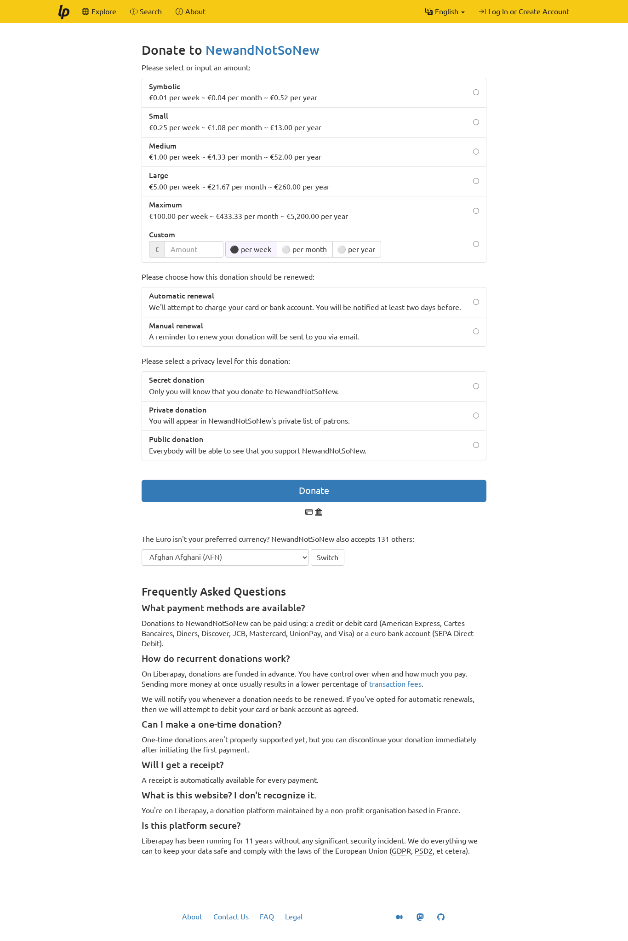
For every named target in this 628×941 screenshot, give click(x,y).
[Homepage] (63, 11)
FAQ (267, 916)
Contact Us (231, 916)
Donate (314, 490)
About (192, 916)
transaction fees (395, 684)
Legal (294, 916)
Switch (327, 557)
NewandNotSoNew (263, 50)
